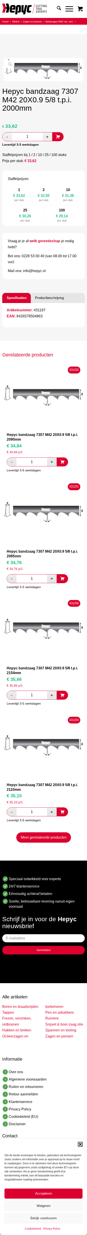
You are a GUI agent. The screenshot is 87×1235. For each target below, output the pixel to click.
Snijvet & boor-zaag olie (64, 1024)
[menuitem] (56, 9)
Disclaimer (17, 1124)
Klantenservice (20, 1102)
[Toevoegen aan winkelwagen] (58, 136)
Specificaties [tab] (17, 298)
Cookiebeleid (33, 1228)
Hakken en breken (16, 1030)
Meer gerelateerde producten (43, 837)
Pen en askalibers (59, 1012)
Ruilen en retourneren (26, 1087)
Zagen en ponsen (59, 1036)
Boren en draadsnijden (20, 1007)
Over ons (16, 1072)
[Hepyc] (35, 9)
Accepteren (43, 1193)
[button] (80, 1144)
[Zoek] (56, 9)
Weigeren (43, 1206)
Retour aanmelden (23, 1094)
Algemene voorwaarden (28, 1079)
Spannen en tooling (60, 1030)
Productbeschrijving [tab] (49, 298)
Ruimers (52, 1018)
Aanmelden (44, 950)
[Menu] (67, 9)
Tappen (8, 1012)
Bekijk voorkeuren (43, 1218)
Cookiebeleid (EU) (23, 1117)
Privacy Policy (51, 1228)
